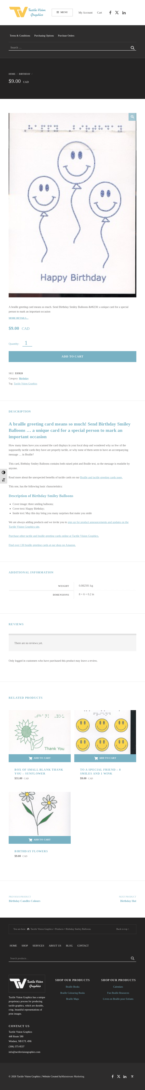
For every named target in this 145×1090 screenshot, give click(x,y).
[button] (132, 117)
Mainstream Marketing (73, 1076)
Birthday (24, 74)
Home (12, 74)
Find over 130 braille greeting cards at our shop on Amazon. (42, 545)
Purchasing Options (44, 35)
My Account (85, 12)
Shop (25, 945)
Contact (83, 945)
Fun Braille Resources (118, 992)
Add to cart (72, 356)
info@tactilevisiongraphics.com (24, 1052)
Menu (64, 12)
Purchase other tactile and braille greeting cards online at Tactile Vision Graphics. (54, 535)
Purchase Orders (66, 35)
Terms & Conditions (20, 35)
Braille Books (72, 986)
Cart (99, 12)
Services (38, 945)
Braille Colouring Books (72, 992)
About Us (55, 945)
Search (132, 958)
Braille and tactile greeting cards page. (101, 477)
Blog (69, 945)
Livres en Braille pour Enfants (118, 998)
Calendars (118, 986)
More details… (18, 318)
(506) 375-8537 (16, 1046)
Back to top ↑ (122, 929)
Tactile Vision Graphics (25, 383)
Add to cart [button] (42, 758)
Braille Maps (72, 998)
